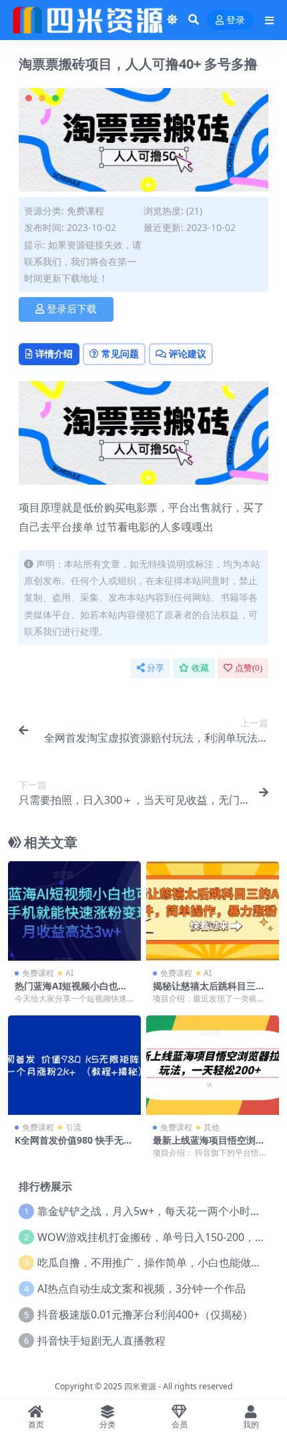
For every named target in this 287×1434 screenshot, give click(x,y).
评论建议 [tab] (187, 353)
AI (69, 973)
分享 (155, 668)
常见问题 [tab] (120, 353)
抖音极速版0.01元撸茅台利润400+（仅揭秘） (145, 1314)
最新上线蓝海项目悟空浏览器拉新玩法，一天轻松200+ (210, 1146)
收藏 (200, 668)
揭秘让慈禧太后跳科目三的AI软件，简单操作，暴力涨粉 (212, 991)
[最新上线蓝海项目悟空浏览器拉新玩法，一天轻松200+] (212, 1065)
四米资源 (140, 1386)
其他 (212, 1127)
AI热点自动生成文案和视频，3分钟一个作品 (141, 1288)
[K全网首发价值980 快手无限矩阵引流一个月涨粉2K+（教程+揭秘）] (74, 1065)
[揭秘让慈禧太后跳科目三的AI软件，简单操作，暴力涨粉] (212, 911)
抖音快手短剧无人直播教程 (101, 1340)
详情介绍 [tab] (54, 353)
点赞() (248, 668)
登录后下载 (72, 309)
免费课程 (85, 210)
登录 (235, 20)
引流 (73, 1127)
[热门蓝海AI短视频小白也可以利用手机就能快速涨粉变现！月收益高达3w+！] (74, 911)
